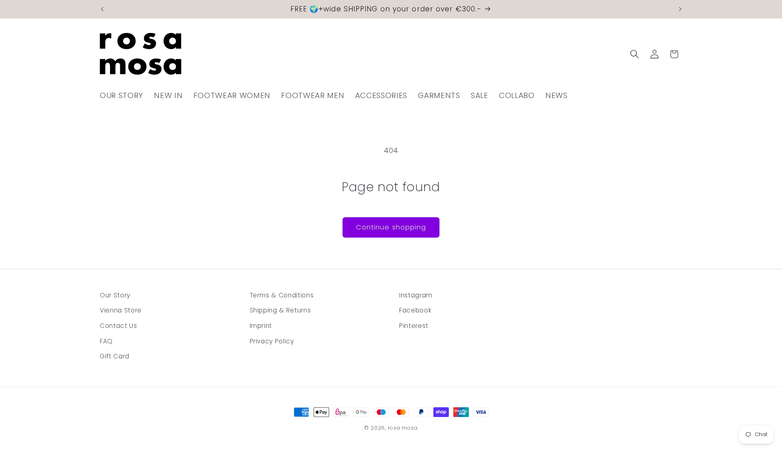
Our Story (115, 295)
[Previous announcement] (102, 8)
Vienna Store (121, 310)
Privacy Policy (272, 341)
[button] (634, 54)
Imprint (261, 325)
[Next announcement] (680, 8)
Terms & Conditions (282, 295)
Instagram (416, 295)
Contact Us (118, 325)
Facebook (415, 310)
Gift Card (115, 356)
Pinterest (413, 325)
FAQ (106, 341)
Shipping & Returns (280, 310)
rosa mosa (403, 427)
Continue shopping (391, 227)
